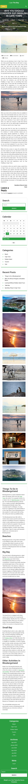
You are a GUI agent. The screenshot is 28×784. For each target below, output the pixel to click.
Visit (13, 23)
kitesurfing (7, 559)
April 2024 (14, 750)
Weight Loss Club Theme (11, 780)
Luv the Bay (5, 20)
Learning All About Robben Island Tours (15, 283)
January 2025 (14, 745)
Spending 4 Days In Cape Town (13, 288)
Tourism (7, 261)
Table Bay (7, 285)
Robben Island (8, 259)
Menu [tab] (3, 6)
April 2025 (14, 742)
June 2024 (14, 748)
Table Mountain (15, 500)
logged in (10, 193)
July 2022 (14, 756)
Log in (14, 763)
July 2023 (14, 753)
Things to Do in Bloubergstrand (13, 276)
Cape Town (21, 20)
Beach (13, 20)
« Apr (13, 242)
